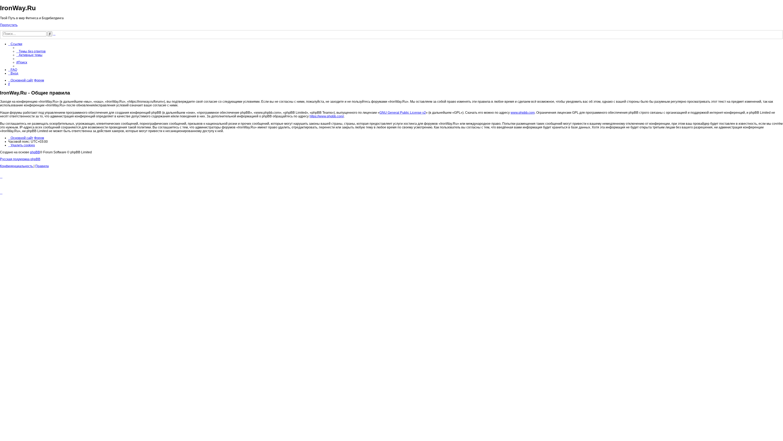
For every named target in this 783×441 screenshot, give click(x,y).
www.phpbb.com (523, 112)
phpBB (35, 152)
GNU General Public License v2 (402, 112)
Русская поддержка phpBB (20, 159)
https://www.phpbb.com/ (327, 116)
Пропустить (9, 25)
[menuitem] (31, 51)
